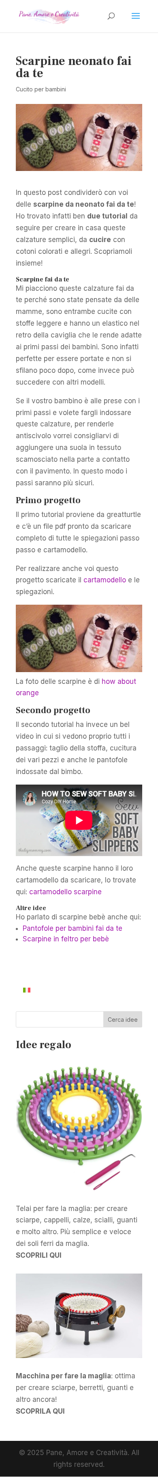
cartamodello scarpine (65, 892)
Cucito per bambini (41, 89)
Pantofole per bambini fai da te (72, 928)
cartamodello (104, 580)
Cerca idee (123, 1019)
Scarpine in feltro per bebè (66, 939)
